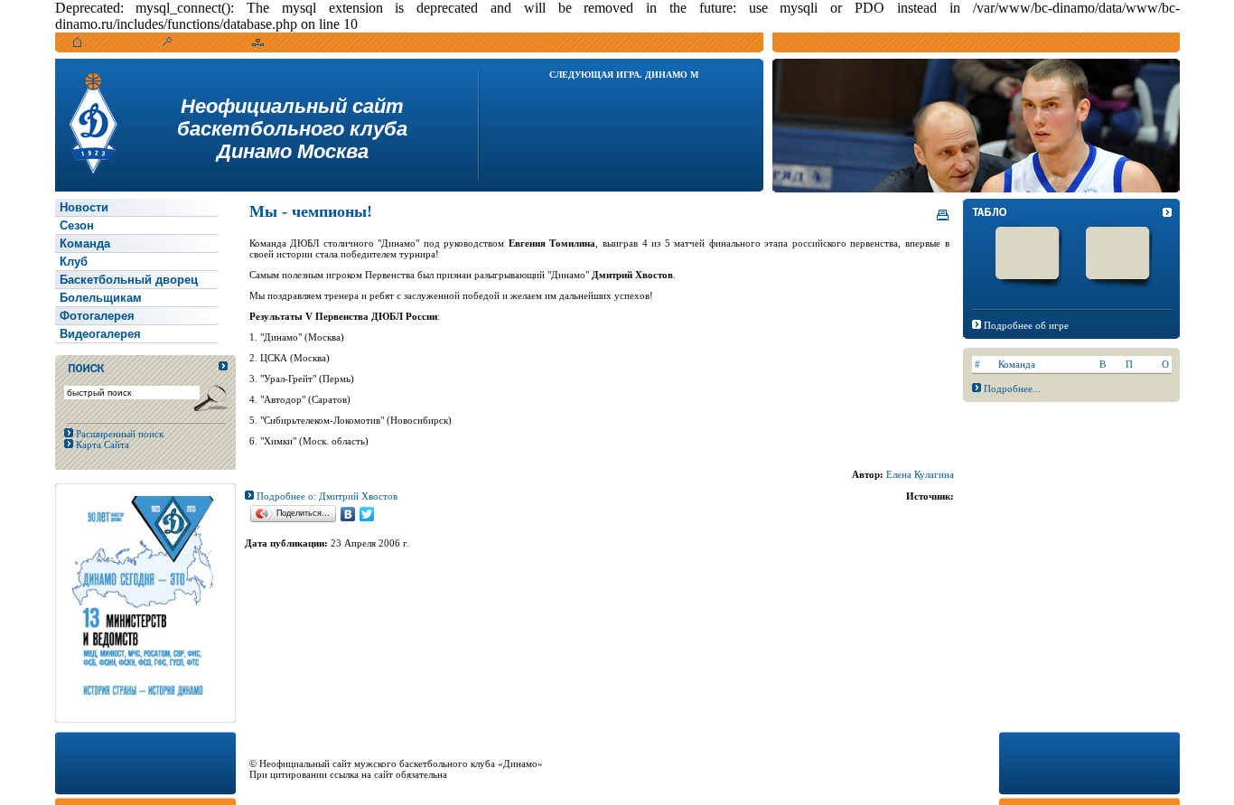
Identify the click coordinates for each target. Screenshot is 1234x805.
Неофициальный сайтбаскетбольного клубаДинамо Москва (292, 129)
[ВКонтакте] (348, 514)
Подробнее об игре (1026, 325)
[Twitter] (367, 514)
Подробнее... (1012, 388)
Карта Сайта (101, 444)
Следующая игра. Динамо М (623, 75)
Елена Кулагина (920, 474)
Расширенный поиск (118, 433)
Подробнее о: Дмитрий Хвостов (325, 496)
